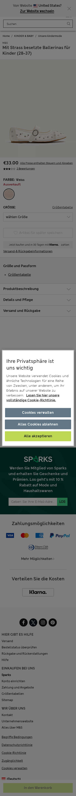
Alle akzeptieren (38, 436)
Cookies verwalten (38, 412)
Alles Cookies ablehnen (38, 424)
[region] (38, 398)
